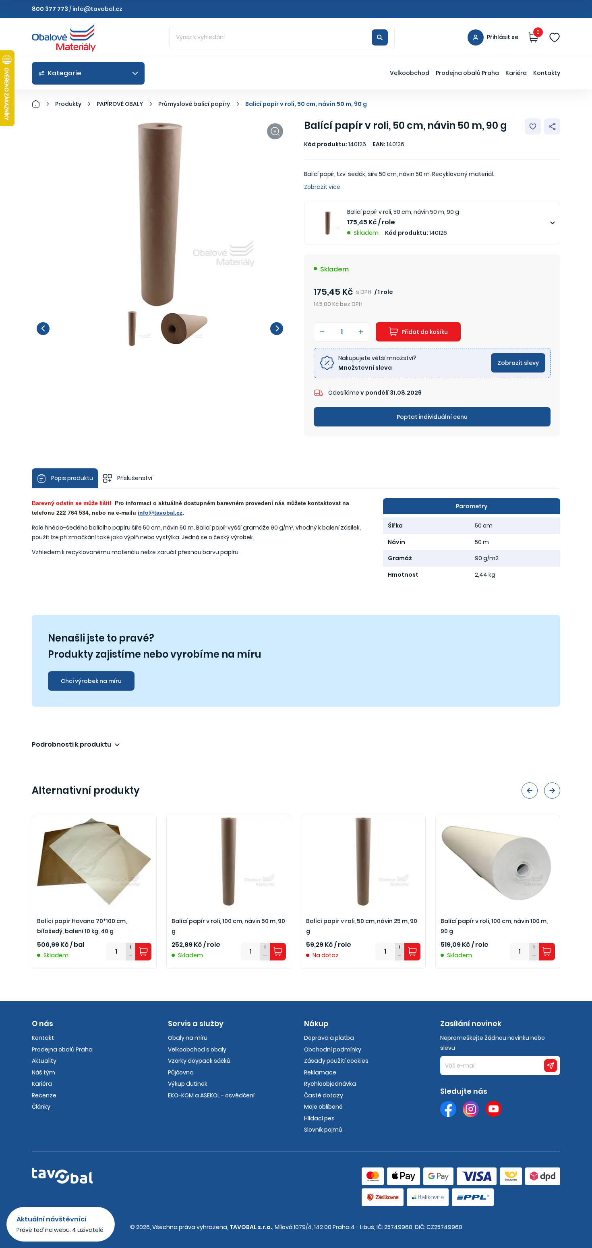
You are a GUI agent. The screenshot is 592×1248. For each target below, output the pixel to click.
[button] (43, 328)
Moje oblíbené (323, 1107)
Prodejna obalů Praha (467, 73)
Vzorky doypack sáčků (199, 1061)
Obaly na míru (187, 1038)
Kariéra (516, 73)
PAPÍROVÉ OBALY (120, 104)
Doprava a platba (329, 1038)
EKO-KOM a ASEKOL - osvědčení (211, 1095)
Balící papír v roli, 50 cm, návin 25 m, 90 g (361, 926)
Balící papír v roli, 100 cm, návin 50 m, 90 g (228, 926)
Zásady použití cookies (336, 1061)
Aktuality (44, 1061)
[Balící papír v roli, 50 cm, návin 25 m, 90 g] (363, 861)
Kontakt (43, 1038)
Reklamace (320, 1072)
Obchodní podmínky (332, 1049)
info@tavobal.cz (97, 9)
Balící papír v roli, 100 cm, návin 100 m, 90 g (494, 926)
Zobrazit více (322, 187)
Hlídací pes (319, 1118)
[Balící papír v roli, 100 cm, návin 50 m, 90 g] (229, 861)
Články (41, 1107)
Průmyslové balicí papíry (194, 104)
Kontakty (546, 73)
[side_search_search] (380, 37)
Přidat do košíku (425, 332)
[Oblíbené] (554, 37)
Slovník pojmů (323, 1130)
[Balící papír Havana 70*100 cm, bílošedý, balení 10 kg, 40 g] (94, 861)
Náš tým (43, 1072)
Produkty (68, 104)
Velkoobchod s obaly (197, 1049)
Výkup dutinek (187, 1084)
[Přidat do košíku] (143, 951)
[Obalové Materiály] (40, 104)
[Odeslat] (550, 1065)
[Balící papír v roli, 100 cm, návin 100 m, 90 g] (498, 861)
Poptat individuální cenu (432, 417)
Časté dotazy (323, 1095)
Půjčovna (181, 1072)
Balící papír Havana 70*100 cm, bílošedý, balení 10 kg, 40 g (82, 926)
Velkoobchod (409, 73)
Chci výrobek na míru (91, 681)
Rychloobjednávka (330, 1084)
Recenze (44, 1095)
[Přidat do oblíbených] (533, 126)
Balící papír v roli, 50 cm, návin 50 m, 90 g (306, 104)
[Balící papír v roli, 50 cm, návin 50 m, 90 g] (160, 214)
